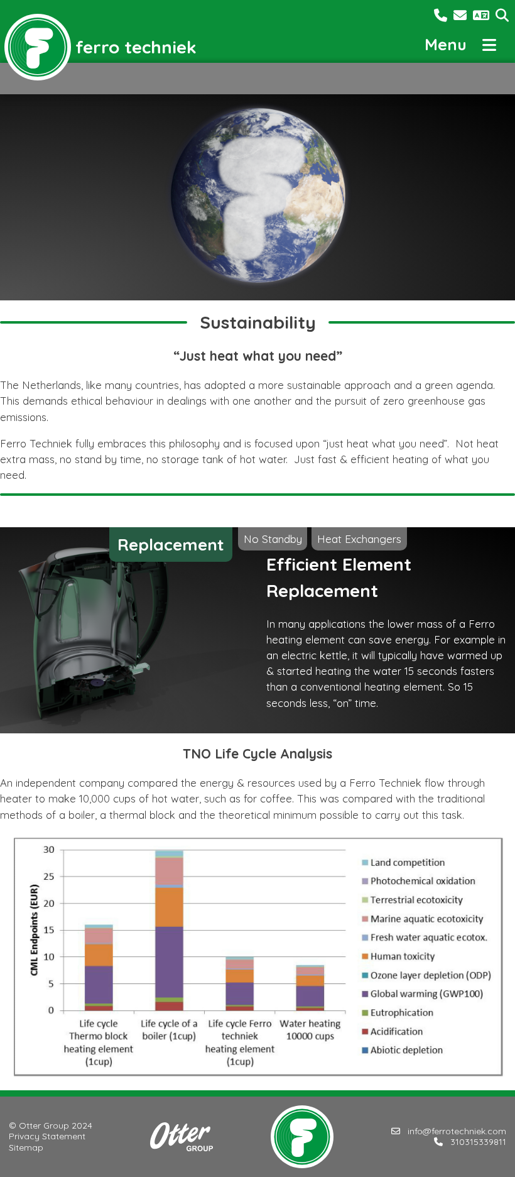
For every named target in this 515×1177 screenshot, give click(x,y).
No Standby (273, 538)
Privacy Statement (47, 1136)
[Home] (37, 47)
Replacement (170, 544)
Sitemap (26, 1147)
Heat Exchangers (359, 538)
